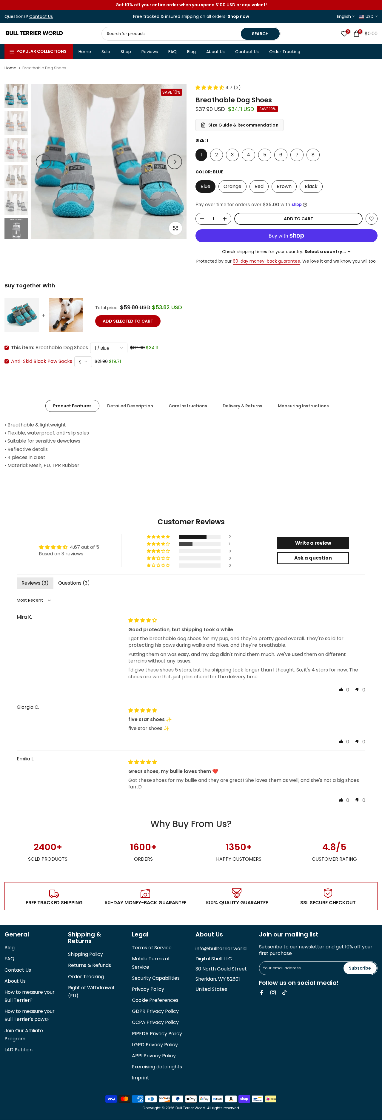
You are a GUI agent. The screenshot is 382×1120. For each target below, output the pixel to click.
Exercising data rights (157, 1066)
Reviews (149, 52)
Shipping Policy (85, 954)
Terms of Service (152, 947)
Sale (105, 52)
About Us (215, 52)
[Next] (174, 161)
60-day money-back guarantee (266, 261)
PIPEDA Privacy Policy (157, 1033)
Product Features (72, 406)
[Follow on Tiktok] (284, 992)
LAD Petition (18, 1049)
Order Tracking (284, 52)
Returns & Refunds (89, 965)
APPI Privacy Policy (154, 1055)
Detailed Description (130, 406)
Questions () (74, 583)
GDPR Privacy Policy (155, 1011)
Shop (126, 52)
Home (84, 52)
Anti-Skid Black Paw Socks (41, 361)
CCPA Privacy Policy (155, 1022)
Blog (191, 52)
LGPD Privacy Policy (155, 1044)
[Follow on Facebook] (261, 992)
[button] (210, 87)
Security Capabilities (156, 978)
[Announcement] (191, 5)
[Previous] (43, 161)
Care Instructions (188, 406)
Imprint (140, 1077)
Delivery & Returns (242, 406)
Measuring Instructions (303, 406)
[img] (142, 620)
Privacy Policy (148, 989)
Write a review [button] (313, 543)
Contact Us (247, 52)
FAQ (172, 52)
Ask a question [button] (313, 557)
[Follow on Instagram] (273, 992)
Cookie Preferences (155, 1000)
